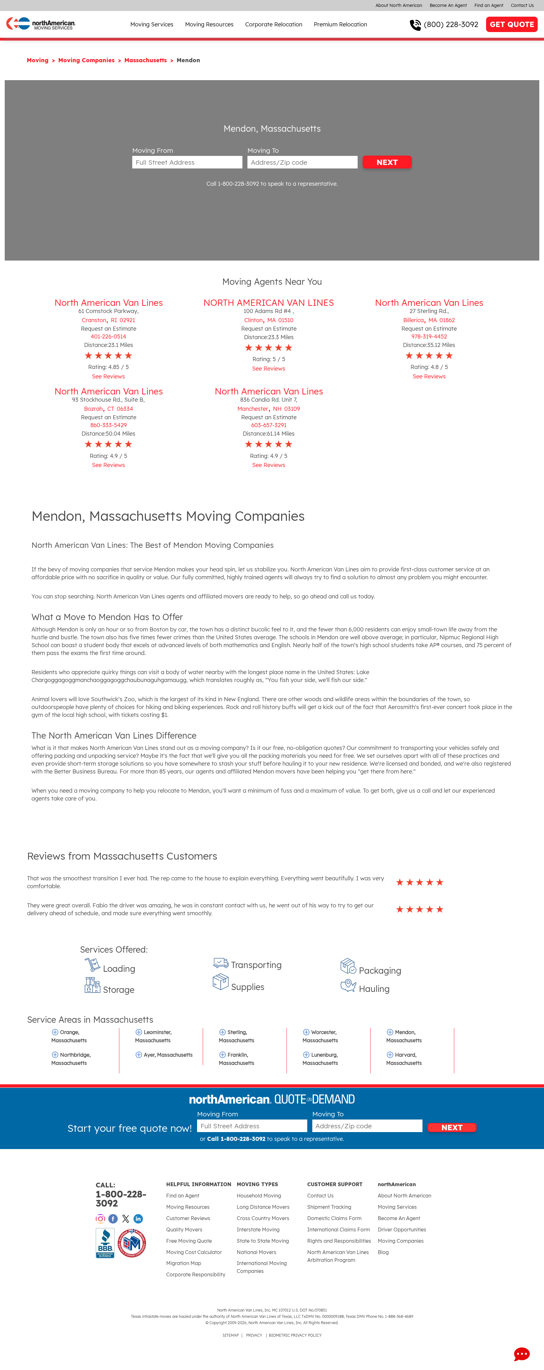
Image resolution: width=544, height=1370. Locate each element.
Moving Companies (87, 60)
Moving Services (151, 24)
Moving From (152, 150)
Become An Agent (448, 5)
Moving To (263, 150)
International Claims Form (338, 1229)
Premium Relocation (340, 24)
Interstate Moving (258, 1229)
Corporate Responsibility (195, 1274)
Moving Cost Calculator (194, 1252)
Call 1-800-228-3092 (233, 183)
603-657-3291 (268, 425)
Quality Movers (184, 1229)
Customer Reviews (188, 1218)
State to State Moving (263, 1241)
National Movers (256, 1252)
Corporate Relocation (273, 24)
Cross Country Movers (263, 1218)
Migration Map (183, 1263)
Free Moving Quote (189, 1241)
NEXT (387, 162)
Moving (38, 60)
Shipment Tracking (329, 1207)
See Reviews (108, 376)
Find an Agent (488, 5)
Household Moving (259, 1195)
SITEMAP (231, 1335)
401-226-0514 (108, 336)
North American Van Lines (108, 302)
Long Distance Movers (263, 1207)
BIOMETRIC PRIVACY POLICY (295, 1335)
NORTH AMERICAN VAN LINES (268, 302)
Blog (383, 1252)
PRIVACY (254, 1335)
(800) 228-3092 (451, 24)
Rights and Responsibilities (339, 1241)
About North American (399, 5)
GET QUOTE (512, 24)
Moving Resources (209, 24)
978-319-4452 (429, 336)
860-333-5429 (108, 425)
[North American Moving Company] (41, 33)
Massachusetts (146, 60)
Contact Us (522, 5)
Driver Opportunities (402, 1229)
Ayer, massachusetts (168, 1055)
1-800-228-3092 (121, 1195)
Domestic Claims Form (334, 1218)
